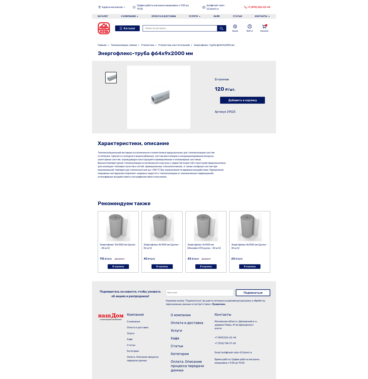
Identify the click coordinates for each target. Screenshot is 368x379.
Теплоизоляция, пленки (124, 45)
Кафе (217, 16)
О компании (128, 16)
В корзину (118, 266)
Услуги (193, 16)
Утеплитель (147, 45)
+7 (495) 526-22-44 (258, 7)
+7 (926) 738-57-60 (225, 343)
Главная (102, 45)
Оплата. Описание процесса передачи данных (187, 366)
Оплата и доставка (164, 16)
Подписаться (253, 292)
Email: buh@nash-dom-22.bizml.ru (233, 352)
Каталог (103, 16)
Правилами (218, 304)
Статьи (237, 16)
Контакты (261, 16)
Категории (133, 351)
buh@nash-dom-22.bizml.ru (216, 7)
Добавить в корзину (242, 100)
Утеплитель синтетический (174, 45)
